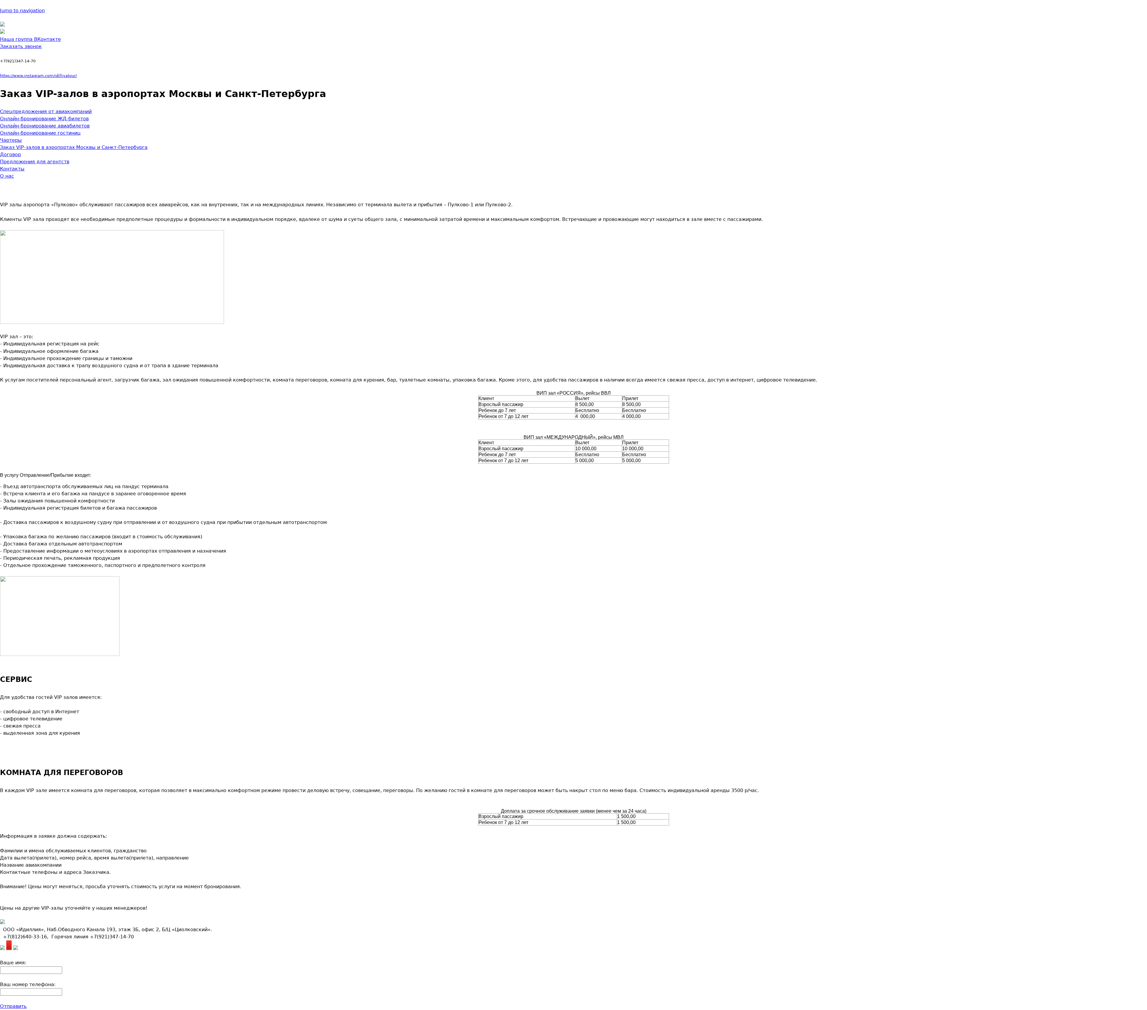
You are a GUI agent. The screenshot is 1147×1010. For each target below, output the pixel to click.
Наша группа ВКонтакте (30, 39)
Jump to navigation (22, 10)
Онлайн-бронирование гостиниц (40, 133)
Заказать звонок (21, 46)
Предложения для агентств (34, 162)
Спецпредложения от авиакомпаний (46, 111)
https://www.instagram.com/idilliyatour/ (38, 75)
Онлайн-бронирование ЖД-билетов (44, 119)
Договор (10, 154)
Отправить (13, 1006)
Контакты (12, 169)
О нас (7, 176)
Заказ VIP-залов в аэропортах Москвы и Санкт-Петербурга (74, 147)
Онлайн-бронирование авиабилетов (45, 126)
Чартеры (11, 140)
